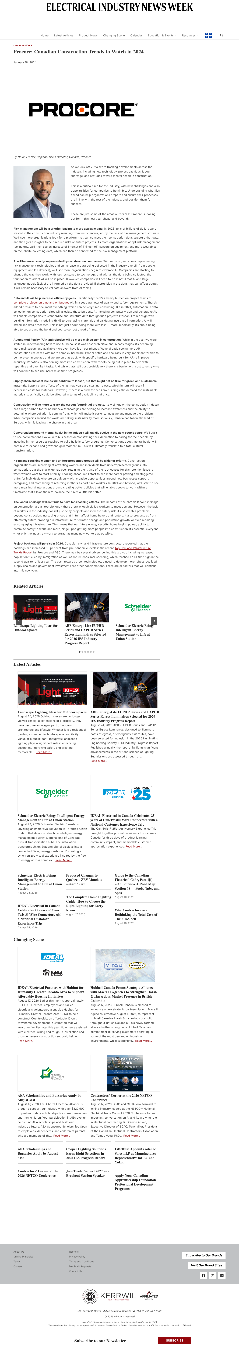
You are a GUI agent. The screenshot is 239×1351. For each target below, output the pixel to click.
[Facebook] (203, 1275)
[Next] (154, 621)
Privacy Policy (77, 1256)
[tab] (79, 652)
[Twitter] (212, 1275)
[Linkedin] (222, 1275)
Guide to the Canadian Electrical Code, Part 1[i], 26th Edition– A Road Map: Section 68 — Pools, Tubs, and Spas (137, 884)
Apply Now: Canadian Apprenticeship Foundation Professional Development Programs (135, 1182)
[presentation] (35, 607)
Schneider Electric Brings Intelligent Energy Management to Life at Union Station (135, 632)
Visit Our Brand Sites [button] (206, 1265)
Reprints (74, 1251)
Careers (17, 1266)
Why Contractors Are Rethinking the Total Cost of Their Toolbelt (136, 914)
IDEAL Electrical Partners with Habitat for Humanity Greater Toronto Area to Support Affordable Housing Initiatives (51, 991)
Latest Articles (63, 35)
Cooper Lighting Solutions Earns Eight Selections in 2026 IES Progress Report (86, 1153)
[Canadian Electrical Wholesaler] (24, 35)
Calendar (136, 35)
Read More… (44, 752)
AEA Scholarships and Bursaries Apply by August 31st (49, 1097)
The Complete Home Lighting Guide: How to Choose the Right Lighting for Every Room (88, 903)
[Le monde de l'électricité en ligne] (208, 35)
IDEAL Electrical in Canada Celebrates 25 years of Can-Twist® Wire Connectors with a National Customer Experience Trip (124, 819)
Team (16, 1261)
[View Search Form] (221, 35)
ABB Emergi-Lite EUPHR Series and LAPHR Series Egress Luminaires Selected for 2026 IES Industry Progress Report (85, 634)
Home (44, 35)
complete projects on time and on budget (41, 302)
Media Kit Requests (80, 1266)
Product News (88, 35)
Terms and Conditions (81, 1261)
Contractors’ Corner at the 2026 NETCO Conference (121, 1097)
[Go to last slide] (19, 621)
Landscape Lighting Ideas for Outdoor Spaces (35, 627)
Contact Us (75, 1271)
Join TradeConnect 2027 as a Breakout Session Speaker (87, 1173)
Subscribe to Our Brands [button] (203, 1255)
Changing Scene (114, 35)
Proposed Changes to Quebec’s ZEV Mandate (84, 877)
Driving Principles (23, 1256)
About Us (18, 1251)
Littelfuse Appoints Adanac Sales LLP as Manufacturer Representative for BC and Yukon (135, 1155)
